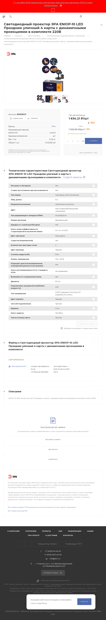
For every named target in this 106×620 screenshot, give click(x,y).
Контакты (68, 535)
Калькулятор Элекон (47, 544)
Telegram (21, 544)
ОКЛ (60, 531)
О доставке (53, 459)
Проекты (46, 531)
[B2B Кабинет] (81, 17)
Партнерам (30, 531)
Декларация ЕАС (19, 366)
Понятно (84, 601)
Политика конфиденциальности (55, 580)
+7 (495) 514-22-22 (53, 551)
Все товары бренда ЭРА (18, 511)
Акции (90, 531)
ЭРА (53, 126)
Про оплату (53, 449)
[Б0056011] (53, 69)
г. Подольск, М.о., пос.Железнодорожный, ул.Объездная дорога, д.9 (54, 565)
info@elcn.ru (55, 559)
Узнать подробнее (39, 603)
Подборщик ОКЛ (73, 544)
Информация (74, 531)
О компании (13, 531)
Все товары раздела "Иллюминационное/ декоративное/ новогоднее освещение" (42, 507)
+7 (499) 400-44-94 (53, 555)
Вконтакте (28, 544)
